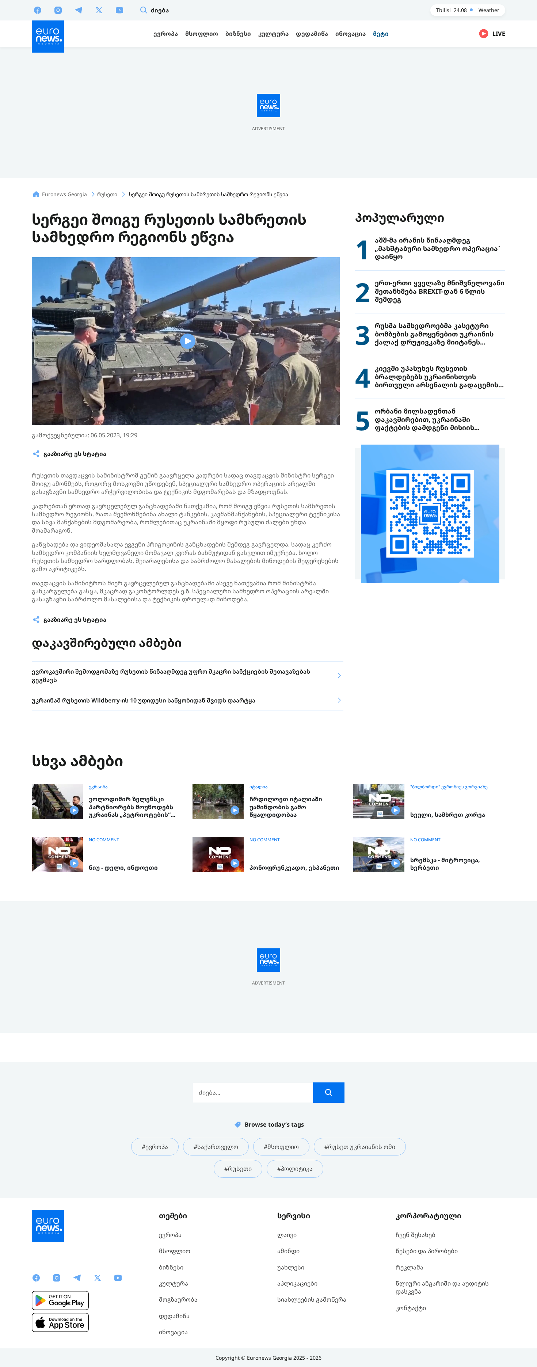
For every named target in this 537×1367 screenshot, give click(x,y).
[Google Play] (60, 1300)
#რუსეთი (238, 1169)
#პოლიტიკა (295, 1169)
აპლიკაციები (297, 1283)
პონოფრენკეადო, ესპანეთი (294, 868)
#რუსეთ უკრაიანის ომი (359, 1147)
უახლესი (290, 1267)
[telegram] (78, 10)
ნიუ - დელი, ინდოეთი (123, 868)
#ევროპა (155, 1147)
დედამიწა (174, 1316)
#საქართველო (216, 1147)
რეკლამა (409, 1267)
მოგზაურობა (178, 1299)
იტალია (259, 787)
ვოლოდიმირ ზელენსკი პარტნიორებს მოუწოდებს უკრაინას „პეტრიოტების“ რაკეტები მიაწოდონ (131, 807)
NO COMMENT (104, 840)
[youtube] (119, 10)
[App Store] (60, 1322)
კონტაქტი (411, 1308)
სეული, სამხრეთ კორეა (447, 815)
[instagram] (58, 10)
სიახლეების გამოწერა (311, 1299)
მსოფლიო (174, 1251)
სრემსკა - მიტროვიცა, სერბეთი (445, 864)
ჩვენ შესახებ (415, 1235)
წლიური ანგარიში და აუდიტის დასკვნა (442, 1287)
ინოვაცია (173, 1332)
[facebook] (37, 10)
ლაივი (287, 1235)
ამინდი (288, 1251)
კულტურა (173, 1283)
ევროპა (170, 1235)
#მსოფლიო (281, 1147)
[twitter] (99, 10)
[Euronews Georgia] (48, 36)
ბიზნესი (171, 1267)
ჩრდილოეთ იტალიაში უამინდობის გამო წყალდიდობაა (286, 807)
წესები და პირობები (427, 1251)
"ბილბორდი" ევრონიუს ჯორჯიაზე (449, 787)
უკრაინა (98, 787)
